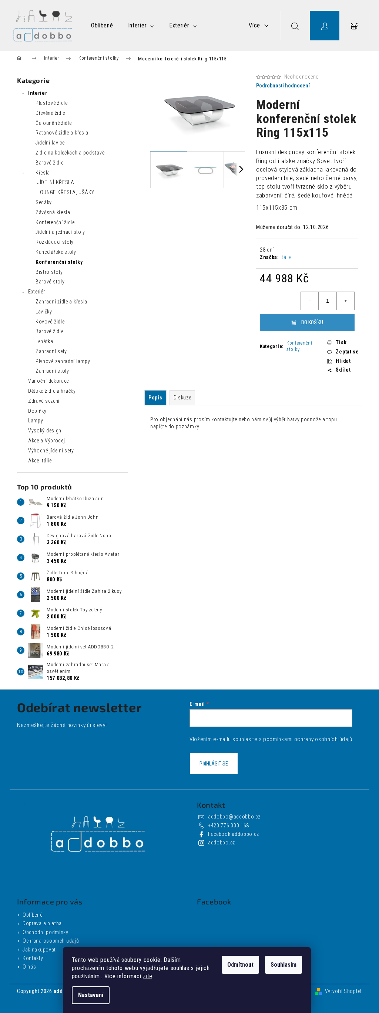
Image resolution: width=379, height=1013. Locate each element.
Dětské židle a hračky (52, 391)
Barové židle (49, 163)
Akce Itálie (40, 461)
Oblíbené (33, 915)
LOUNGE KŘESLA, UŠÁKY (65, 192)
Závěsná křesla (53, 212)
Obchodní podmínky (45, 932)
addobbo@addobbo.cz (234, 817)
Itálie (286, 257)
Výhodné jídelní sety (51, 451)
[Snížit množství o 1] (310, 301)
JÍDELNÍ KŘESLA (55, 182)
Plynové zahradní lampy (63, 361)
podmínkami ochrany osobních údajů (307, 739)
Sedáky (44, 202)
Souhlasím (283, 964)
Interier (37, 93)
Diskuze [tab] (182, 398)
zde (147, 976)
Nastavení (90, 995)
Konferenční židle (55, 222)
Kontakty (33, 958)
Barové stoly (50, 282)
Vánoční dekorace (48, 381)
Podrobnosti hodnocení (283, 86)
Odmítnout (240, 964)
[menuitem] (102, 25)
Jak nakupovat (39, 950)
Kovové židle (50, 322)
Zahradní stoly (52, 371)
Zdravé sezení (44, 401)
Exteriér (36, 292)
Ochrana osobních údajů (51, 941)
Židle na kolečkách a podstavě (70, 153)
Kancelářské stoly (56, 252)
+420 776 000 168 (228, 825)
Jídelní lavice (50, 143)
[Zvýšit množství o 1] (345, 301)
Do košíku (312, 322)
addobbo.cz (221, 843)
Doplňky (37, 411)
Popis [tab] (155, 398)
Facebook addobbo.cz (233, 834)
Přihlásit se (213, 764)
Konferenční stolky (59, 262)
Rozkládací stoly (55, 242)
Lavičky (44, 312)
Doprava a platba (42, 923)
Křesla (43, 173)
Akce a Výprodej (46, 441)
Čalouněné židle (54, 123)
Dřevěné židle (50, 113)
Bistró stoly (49, 272)
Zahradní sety (51, 351)
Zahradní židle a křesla (61, 302)
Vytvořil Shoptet (343, 991)
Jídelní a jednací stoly (60, 232)
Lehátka (44, 341)
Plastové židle (52, 103)
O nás (29, 967)
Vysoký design (44, 431)
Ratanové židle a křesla (62, 133)
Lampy (35, 421)
